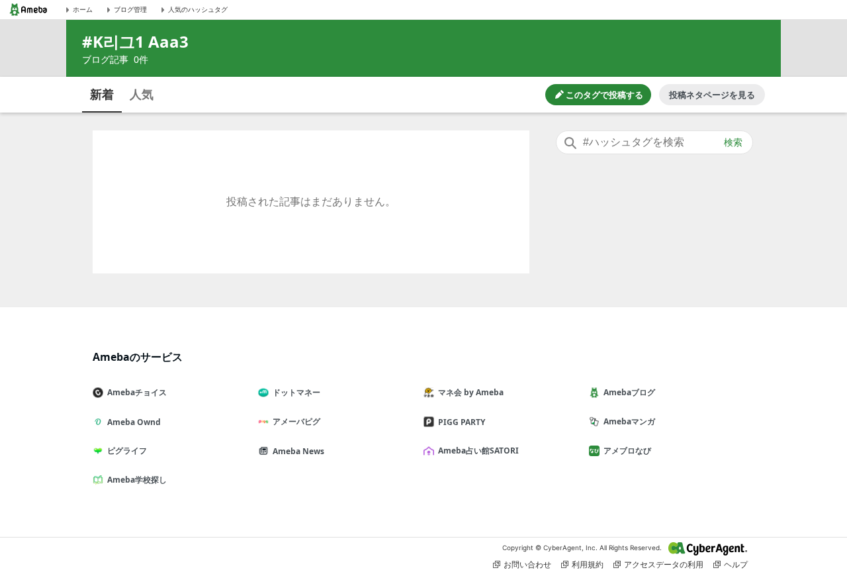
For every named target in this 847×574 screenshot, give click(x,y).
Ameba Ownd (134, 422)
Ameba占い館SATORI (478, 450)
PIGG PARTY (461, 422)
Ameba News (298, 451)
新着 (102, 94)
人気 (142, 94)
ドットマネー (296, 392)
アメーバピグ (296, 421)
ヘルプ (736, 564)
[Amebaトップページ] (28, 9)
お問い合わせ (527, 564)
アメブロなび (627, 450)
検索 (733, 142)
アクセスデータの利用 (663, 564)
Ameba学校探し (137, 479)
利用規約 (587, 564)
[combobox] (654, 142)
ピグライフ (127, 450)
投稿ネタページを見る (712, 95)
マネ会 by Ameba (471, 392)
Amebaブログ (629, 392)
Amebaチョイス (137, 392)
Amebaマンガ (629, 421)
